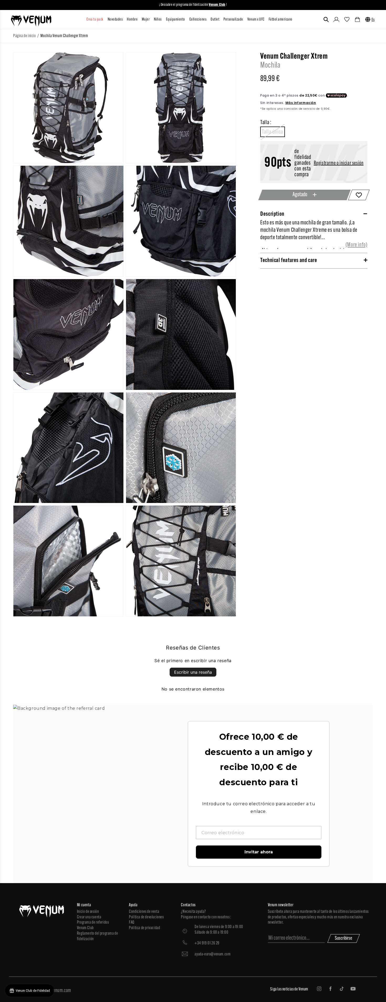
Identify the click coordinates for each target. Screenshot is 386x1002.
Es (373, 20)
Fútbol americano (281, 20)
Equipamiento (175, 20)
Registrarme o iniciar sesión (339, 163)
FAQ (131, 922)
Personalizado (233, 20)
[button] (326, 19)
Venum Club (85, 928)
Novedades (115, 20)
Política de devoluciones (146, 917)
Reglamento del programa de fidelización (97, 936)
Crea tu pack (94, 20)
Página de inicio (24, 36)
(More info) (357, 245)
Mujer (146, 20)
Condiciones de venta (144, 912)
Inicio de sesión (88, 912)
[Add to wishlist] (358, 195)
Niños (157, 20)
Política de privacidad (144, 928)
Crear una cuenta (89, 917)
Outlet (215, 20)
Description (272, 214)
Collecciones (198, 20)
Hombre (132, 20)
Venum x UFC (255, 20)
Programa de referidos (93, 922)
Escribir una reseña (193, 672)
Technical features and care (288, 261)
